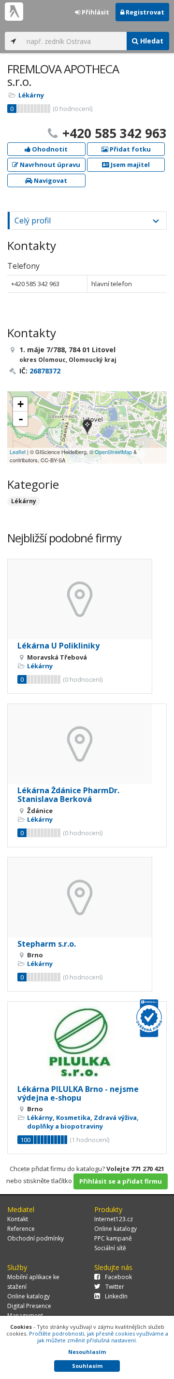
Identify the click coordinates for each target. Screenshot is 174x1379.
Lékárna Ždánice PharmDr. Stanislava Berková (68, 794)
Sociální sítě (110, 1248)
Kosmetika (73, 1117)
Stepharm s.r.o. (46, 943)
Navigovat (49, 180)
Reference (21, 1229)
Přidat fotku (129, 149)
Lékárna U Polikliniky (58, 645)
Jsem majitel (129, 164)
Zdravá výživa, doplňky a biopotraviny (83, 1122)
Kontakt (17, 1219)
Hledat (150, 40)
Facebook (118, 1277)
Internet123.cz (113, 1219)
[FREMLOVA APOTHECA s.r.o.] (87, 428)
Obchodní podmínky (35, 1238)
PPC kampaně (113, 1238)
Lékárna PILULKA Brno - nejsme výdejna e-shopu (78, 1093)
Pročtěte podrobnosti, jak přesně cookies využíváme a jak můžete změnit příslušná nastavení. (98, 1337)
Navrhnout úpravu (49, 164)
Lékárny (31, 95)
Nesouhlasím (87, 1351)
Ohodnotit (49, 149)
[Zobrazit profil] (80, 599)
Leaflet (18, 451)
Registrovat (144, 12)
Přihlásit (94, 12)
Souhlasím (87, 1365)
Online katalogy (115, 1229)
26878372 (44, 370)
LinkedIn (116, 1296)
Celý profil (32, 220)
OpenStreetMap (113, 451)
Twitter (114, 1286)
